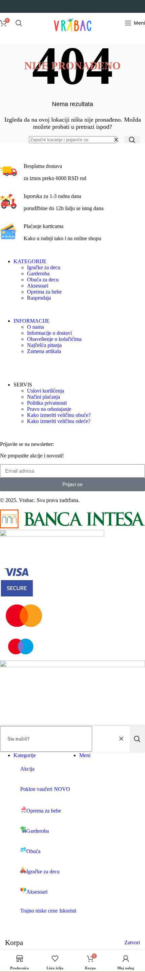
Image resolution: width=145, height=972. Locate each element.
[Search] (19, 23)
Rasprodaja (39, 298)
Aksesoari (37, 286)
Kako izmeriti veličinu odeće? (58, 421)
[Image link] (72, 526)
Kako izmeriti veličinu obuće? (59, 415)
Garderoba (38, 273)
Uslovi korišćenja (45, 391)
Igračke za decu (43, 267)
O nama (35, 327)
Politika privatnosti (47, 403)
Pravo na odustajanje (49, 409)
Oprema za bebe (44, 292)
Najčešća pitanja (44, 345)
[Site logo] (72, 35)
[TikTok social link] (32, 365)
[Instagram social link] (12, 365)
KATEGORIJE (30, 261)
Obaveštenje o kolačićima (54, 339)
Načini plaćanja (43, 397)
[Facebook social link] (4, 365)
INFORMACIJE (31, 321)
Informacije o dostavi (49, 333)
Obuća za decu (43, 279)
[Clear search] (117, 140)
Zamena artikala (44, 351)
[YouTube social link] (22, 365)
